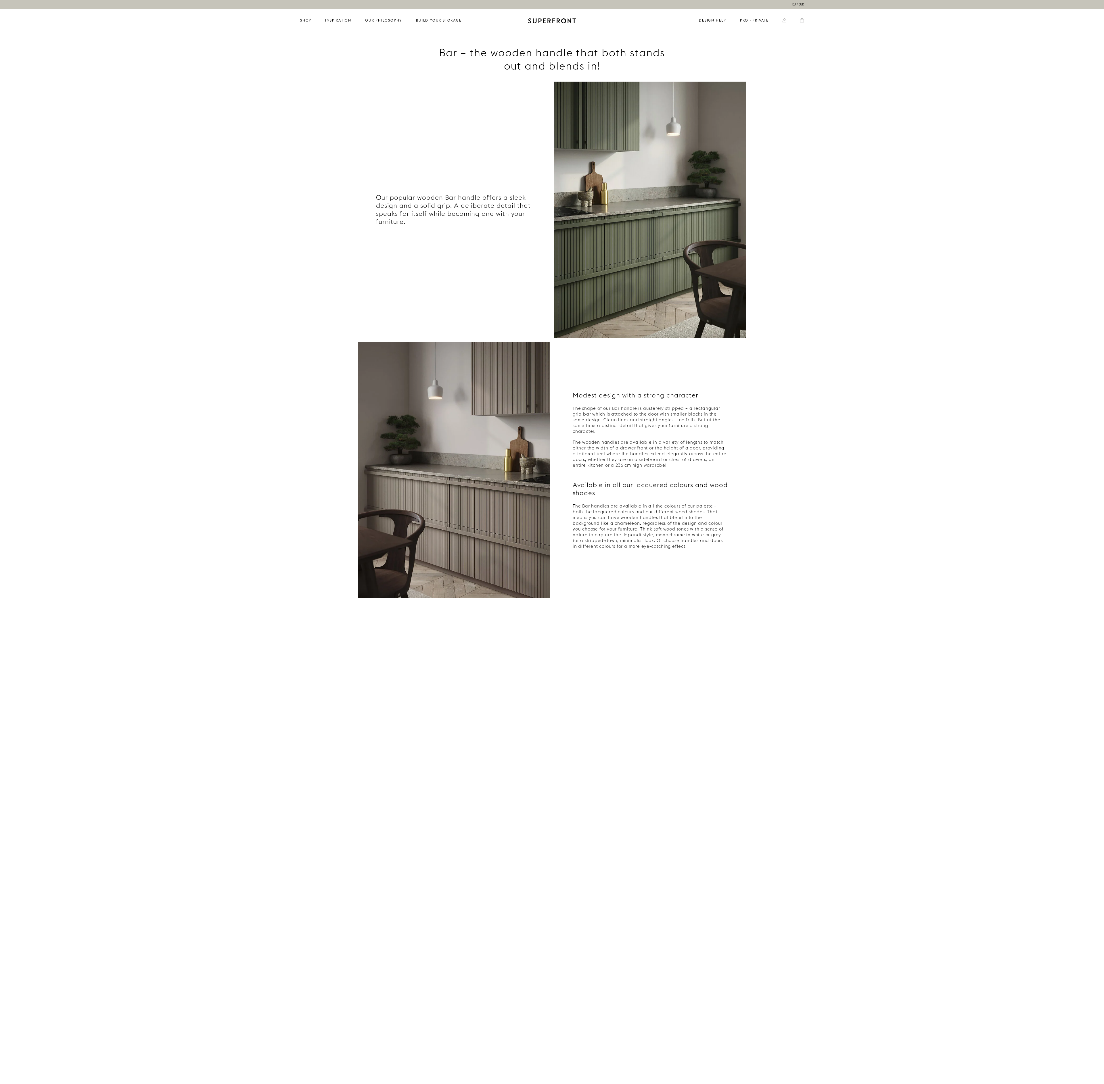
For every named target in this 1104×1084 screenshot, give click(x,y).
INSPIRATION (338, 20)
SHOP (305, 20)
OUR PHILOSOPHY (383, 20)
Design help (712, 20)
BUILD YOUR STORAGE (438, 20)
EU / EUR (798, 4)
